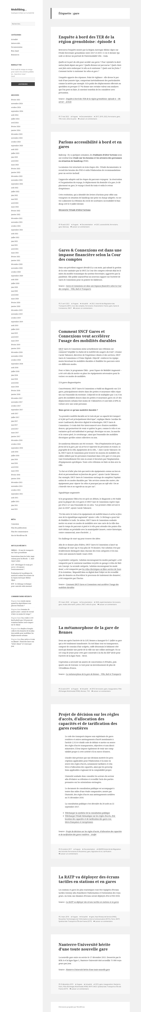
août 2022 (14, 188)
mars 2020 (15, 299)
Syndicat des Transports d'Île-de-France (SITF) (75, 921)
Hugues (75, 116)
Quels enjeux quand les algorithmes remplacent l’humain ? (21, 603)
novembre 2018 (17, 356)
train (64, 119)
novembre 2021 (17, 222)
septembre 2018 (17, 364)
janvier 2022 (15, 214)
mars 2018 (15, 387)
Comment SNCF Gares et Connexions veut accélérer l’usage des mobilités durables (87, 336)
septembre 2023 (17, 146)
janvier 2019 (15, 348)
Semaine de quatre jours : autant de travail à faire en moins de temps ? (22, 611)
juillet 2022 (15, 191)
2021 (97, 224)
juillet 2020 (15, 283)
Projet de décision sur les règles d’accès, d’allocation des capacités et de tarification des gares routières (89, 721)
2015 (97, 984)
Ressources (15, 55)
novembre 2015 (17, 486)
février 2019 (15, 345)
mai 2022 (14, 199)
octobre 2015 (16, 490)
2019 (101, 116)
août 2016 (14, 452)
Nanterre (117, 984)
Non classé (15, 51)
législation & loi (97, 851)
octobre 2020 (16, 272)
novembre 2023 (17, 138)
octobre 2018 (16, 360)
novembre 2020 (17, 268)
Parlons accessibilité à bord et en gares (90, 144)
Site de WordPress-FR (19, 535)
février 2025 (15, 100)
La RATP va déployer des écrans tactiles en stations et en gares (89, 879)
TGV (88, 691)
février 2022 (15, 211)
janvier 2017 (15, 436)
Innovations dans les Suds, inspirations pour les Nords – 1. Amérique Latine (23, 558)
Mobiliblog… (19, 9)
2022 (105, 116)
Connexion (15, 524)
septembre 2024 (17, 111)
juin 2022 (14, 195)
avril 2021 (14, 249)
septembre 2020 (17, 276)
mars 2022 (15, 207)
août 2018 (14, 368)
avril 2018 (14, 383)
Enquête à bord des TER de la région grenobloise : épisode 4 (87, 39)
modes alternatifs (69, 604)
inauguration (113, 689)
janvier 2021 (15, 260)
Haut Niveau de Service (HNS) (105, 917)
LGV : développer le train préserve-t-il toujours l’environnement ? (22, 567)
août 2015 (14, 498)
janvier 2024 (15, 130)
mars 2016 (15, 471)
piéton (78, 604)
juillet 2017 (15, 417)
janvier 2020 (15, 306)
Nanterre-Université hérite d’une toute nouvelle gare (84, 947)
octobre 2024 (16, 107)
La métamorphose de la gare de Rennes (89, 630)
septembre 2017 (17, 410)
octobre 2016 (16, 444)
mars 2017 (15, 433)
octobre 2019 (16, 318)
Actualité (14, 39)
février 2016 (15, 475)
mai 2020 (14, 291)
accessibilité (104, 224)
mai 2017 (14, 425)
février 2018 (15, 390)
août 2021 (14, 234)
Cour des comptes (78, 306)
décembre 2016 (16, 440)
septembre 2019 (17, 322)
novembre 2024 (17, 103)
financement (98, 306)
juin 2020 (14, 287)
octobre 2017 (16, 406)
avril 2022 (14, 203)
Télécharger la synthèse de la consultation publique (87, 813)
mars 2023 (15, 165)
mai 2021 (14, 245)
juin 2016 (14, 459)
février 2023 (15, 169)
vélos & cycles (71, 119)
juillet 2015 (15, 501)
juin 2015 (14, 505)
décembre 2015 (16, 482)
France (106, 306)
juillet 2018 (15, 371)
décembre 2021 (16, 218)
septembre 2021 (17, 230)
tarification (107, 851)
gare (118, 116)
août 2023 (14, 149)
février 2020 (15, 302)
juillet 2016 (15, 456)
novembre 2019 (17, 314)
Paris (113, 919)
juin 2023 (14, 157)
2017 (97, 116)
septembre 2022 (17, 184)
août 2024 (14, 115)
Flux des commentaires (19, 532)
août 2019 (14, 325)
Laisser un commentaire (88, 119)
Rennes (83, 691)
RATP (117, 919)
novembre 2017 (17, 402)
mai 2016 (14, 463)
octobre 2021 (16, 226)
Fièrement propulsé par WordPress (72, 1007)
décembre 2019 (16, 310)
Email (13, 76)
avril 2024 (14, 123)
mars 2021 (15, 253)
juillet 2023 (15, 153)
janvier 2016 (15, 478)
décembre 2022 (16, 176)
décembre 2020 (16, 264)
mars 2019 (15, 341)
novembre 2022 (17, 180)
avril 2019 (14, 337)
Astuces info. (15, 43)
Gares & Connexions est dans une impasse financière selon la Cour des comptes (90, 254)
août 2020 (14, 279)
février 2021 (15, 257)
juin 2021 (14, 241)
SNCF (70, 308)
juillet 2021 (15, 237)
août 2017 (14, 413)
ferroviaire (112, 116)
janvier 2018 (15, 394)
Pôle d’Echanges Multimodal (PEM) (75, 986)
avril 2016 (14, 467)
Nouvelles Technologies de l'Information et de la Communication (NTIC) (84, 919)
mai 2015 (14, 509)
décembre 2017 (16, 398)
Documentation (16, 47)
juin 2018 (14, 375)
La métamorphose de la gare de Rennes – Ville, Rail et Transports (93, 674)
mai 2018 (14, 379)
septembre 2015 (17, 494)
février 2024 (15, 126)
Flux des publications (19, 528)
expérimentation (106, 602)
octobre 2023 (16, 142)
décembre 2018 (16, 352)
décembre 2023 (16, 134)
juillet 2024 (15, 119)
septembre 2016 (17, 448)
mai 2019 (14, 333)
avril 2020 (14, 295)
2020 (97, 602)
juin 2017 (14, 421)
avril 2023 (14, 161)
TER (60, 119)
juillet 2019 (15, 329)
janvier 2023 (15, 172)
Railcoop (66, 227)
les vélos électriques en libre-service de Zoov (101, 569)
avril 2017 (14, 429)
